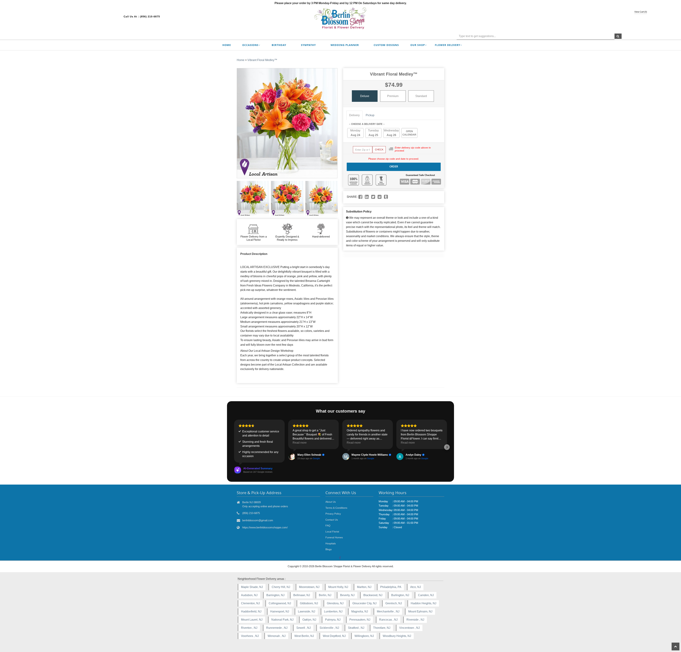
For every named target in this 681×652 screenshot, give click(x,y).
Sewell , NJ (303, 627)
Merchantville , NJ (388, 611)
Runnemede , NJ (276, 627)
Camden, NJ (426, 595)
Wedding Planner (345, 45)
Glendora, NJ (335, 603)
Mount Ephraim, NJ (420, 611)
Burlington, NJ (400, 595)
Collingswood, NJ (280, 603)
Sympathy (308, 45)
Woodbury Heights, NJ (397, 635)
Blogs (328, 549)
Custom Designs (386, 45)
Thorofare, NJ (381, 627)
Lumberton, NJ (333, 611)
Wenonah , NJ (277, 635)
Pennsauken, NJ (359, 619)
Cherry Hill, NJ (281, 587)
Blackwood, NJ (372, 595)
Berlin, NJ (325, 595)
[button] (234, 447)
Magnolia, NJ (359, 611)
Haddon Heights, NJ (423, 603)
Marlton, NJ (364, 587)
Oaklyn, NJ (309, 619)
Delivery (354, 115)
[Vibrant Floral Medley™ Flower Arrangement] (253, 198)
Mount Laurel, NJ (251, 619)
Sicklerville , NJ (329, 627)
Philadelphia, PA (390, 587)
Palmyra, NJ (332, 619)
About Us (330, 501)
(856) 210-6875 (150, 16)
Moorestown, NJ (309, 587)
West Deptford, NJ (334, 635)
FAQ (327, 525)
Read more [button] (300, 442)
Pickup (370, 115)
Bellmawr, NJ (301, 595)
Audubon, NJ (249, 595)
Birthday (279, 45)
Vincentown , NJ (409, 627)
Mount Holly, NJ (338, 587)
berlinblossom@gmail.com (257, 520)
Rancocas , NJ (388, 619)
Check (379, 149)
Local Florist (332, 531)
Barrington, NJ (275, 595)
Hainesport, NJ (279, 611)
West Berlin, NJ (304, 635)
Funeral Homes (334, 537)
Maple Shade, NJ (252, 587)
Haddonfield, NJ (251, 611)
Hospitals (330, 543)
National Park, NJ (282, 619)
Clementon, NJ (250, 603)
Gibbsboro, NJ (309, 603)
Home (226, 45)
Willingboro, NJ (364, 635)
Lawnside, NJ (306, 611)
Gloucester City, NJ (364, 603)
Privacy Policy (333, 513)
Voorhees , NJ (250, 635)
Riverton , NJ (249, 627)
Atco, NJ (415, 587)
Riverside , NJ (415, 619)
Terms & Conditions (336, 507)
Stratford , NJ (356, 627)
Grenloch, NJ (393, 603)
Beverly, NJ (347, 595)
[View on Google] (291, 456)
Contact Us (331, 519)
